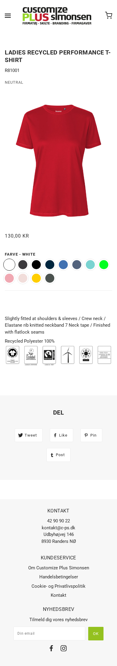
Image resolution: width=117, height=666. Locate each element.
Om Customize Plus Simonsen (58, 568)
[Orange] (22, 278)
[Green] (49, 278)
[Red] (9, 278)
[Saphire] (63, 264)
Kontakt (58, 595)
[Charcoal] (22, 264)
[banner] (57, 15)
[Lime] (103, 264)
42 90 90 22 (58, 521)
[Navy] (49, 264)
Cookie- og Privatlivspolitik (59, 586)
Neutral (14, 82)
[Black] (36, 264)
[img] (51, 649)
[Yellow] (36, 278)
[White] (9, 264)
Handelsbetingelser (58, 577)
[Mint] (90, 264)
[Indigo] (76, 264)
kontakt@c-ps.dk (58, 528)
